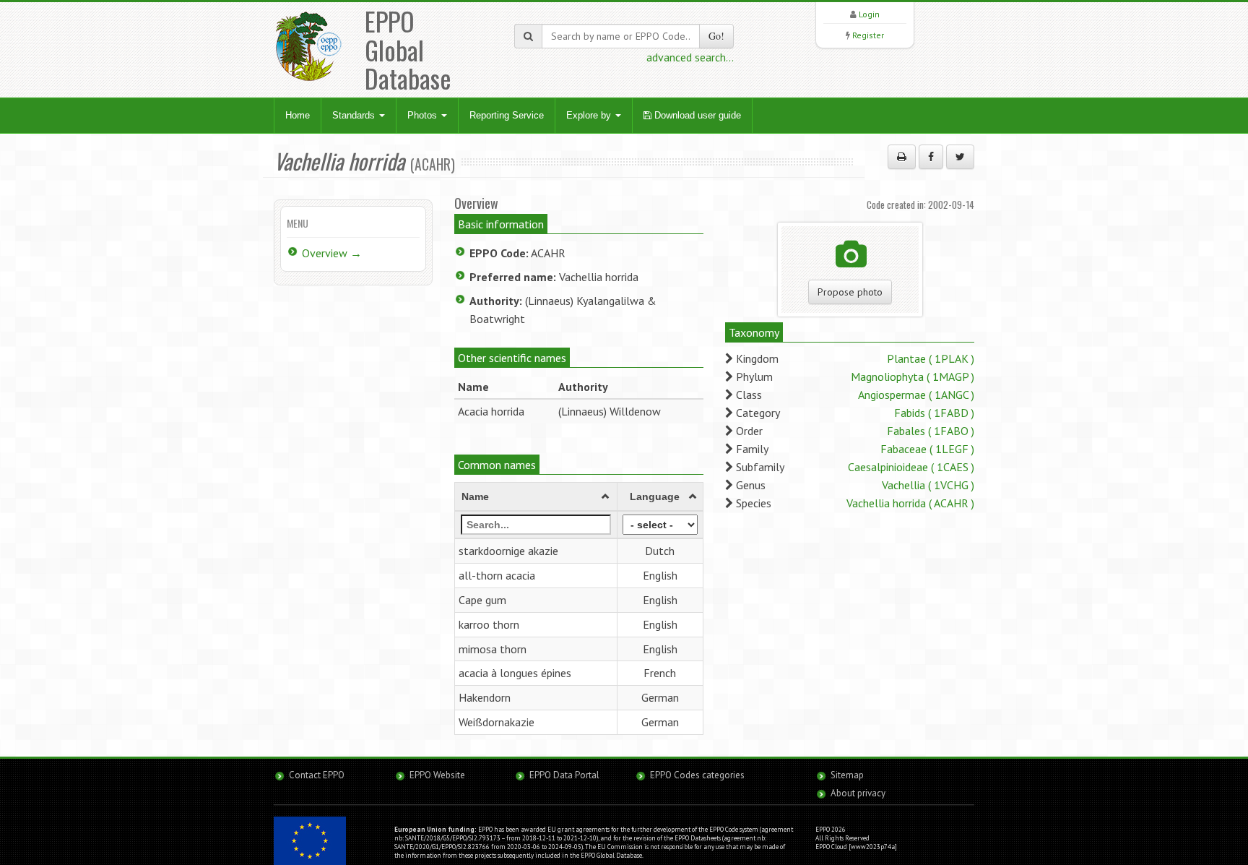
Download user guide (696, 115)
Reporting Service (506, 115)
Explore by (590, 115)
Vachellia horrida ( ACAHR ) (910, 503)
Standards (355, 115)
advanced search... (690, 57)
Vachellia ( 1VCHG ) (928, 485)
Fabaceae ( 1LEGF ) (927, 449)
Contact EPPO (316, 775)
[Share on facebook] (931, 157)
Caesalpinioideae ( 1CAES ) (911, 467)
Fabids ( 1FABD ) (934, 412)
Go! (716, 36)
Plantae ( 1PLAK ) (930, 358)
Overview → (332, 253)
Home (297, 115)
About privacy (858, 793)
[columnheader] (536, 497)
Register (868, 35)
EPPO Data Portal (564, 775)
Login (869, 14)
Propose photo (850, 291)
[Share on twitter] (960, 157)
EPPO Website (437, 775)
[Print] (902, 157)
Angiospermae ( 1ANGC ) (916, 394)
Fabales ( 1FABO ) (930, 430)
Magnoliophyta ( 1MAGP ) (912, 376)
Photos (423, 115)
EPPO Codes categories (697, 775)
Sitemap (847, 775)
